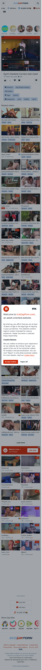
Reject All (24, 362)
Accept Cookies (10, 362)
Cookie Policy (29, 355)
